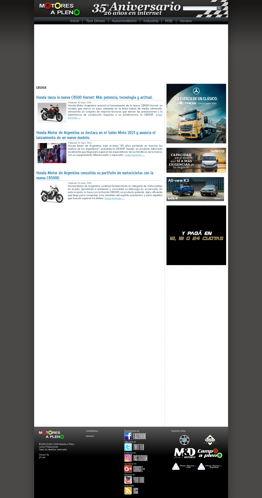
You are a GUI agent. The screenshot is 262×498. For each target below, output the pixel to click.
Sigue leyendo (135, 154)
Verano (186, 21)
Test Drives (95, 21)
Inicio (74, 21)
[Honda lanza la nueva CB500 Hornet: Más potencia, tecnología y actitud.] (52, 122)
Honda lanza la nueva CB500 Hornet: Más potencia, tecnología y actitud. (94, 97)
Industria (150, 21)
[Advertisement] (131, 53)
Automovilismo (124, 21)
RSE (169, 21)
